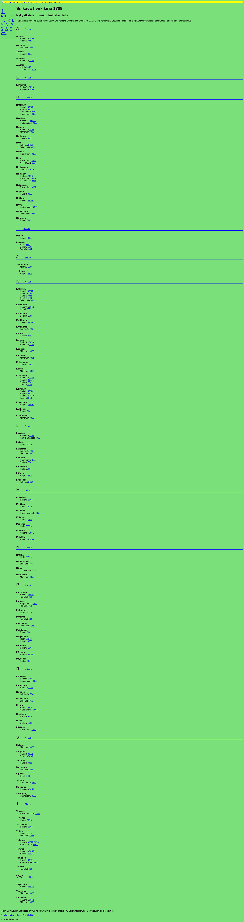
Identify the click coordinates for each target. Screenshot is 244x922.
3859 (30, 47)
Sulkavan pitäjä (26, 2)
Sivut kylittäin (29, 915)
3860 (31, 132)
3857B (31, 107)
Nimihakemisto (7, 915)
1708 (36, 2)
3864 (34, 69)
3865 (30, 54)
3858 (31, 38)
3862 (30, 41)
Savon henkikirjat (11, 2)
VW (3, 33)
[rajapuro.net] (2, 2)
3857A (33, 121)
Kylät (19, 915)
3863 (32, 214)
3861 (34, 112)
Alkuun (28, 29)
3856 (28, 67)
